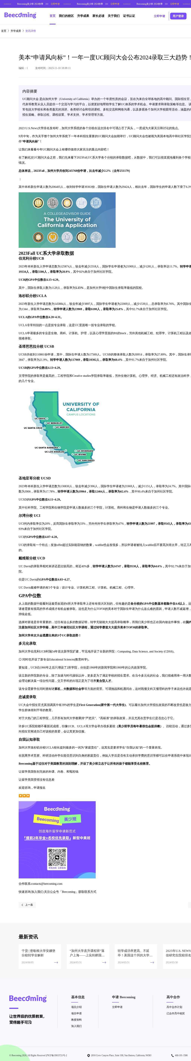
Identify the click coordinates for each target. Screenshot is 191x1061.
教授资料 (76, 1019)
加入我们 (76, 1026)
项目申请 (76, 1013)
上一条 (29, 904)
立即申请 (117, 1007)
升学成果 (16, 31)
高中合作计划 (174, 1007)
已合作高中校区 (176, 1013)
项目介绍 (76, 1007)
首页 (3, 31)
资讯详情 (30, 31)
